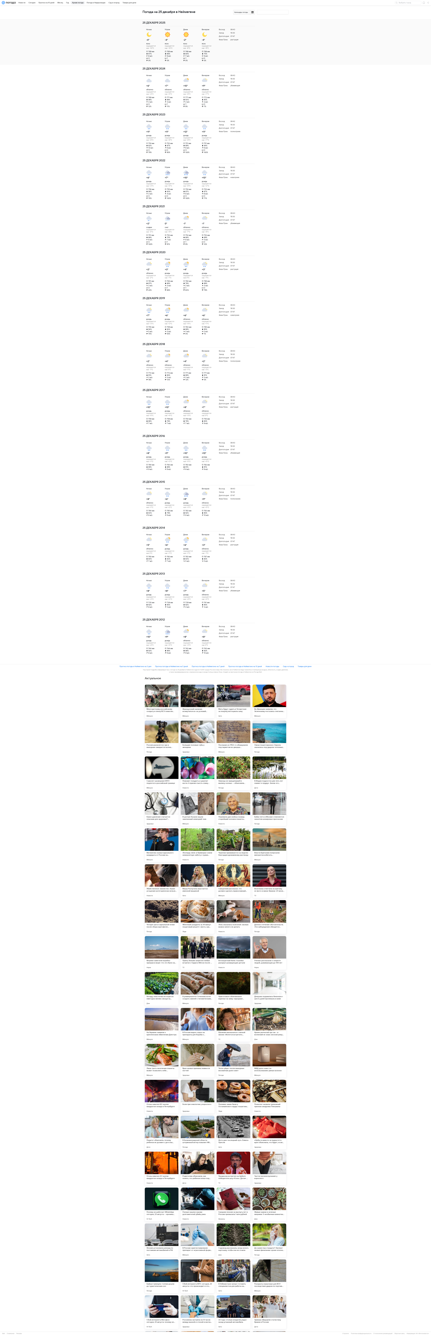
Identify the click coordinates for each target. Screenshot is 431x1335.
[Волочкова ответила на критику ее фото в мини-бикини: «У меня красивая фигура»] (269, 881)
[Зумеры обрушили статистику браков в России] (269, 1312)
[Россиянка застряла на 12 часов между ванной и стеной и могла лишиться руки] (197, 1312)
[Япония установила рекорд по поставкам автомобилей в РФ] (161, 1240)
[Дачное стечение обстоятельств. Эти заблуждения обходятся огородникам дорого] (269, 917)
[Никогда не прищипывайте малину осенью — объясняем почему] (233, 773)
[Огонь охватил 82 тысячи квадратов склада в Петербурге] (161, 1096)
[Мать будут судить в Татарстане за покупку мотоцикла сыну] (233, 701)
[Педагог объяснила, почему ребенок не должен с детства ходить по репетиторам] (161, 1132)
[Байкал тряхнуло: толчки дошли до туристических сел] (161, 1276)
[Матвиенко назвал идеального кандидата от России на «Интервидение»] (161, 845)
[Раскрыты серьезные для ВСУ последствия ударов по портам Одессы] (269, 1276)
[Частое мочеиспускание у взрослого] (269, 1168)
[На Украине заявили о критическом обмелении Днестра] (161, 1025)
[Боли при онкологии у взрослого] (197, 1096)
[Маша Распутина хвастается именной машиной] (197, 881)
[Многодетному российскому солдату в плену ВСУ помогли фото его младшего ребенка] (161, 701)
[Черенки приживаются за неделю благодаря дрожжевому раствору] (233, 845)
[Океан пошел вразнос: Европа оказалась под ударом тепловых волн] (269, 737)
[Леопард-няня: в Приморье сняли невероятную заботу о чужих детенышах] (197, 845)
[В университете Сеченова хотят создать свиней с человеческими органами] (197, 989)
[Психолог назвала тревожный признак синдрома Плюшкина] (269, 1096)
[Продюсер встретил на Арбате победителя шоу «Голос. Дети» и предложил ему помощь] (233, 1168)
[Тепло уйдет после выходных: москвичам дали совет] (233, 1061)
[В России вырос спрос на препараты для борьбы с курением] (197, 1025)
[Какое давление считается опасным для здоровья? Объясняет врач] (161, 809)
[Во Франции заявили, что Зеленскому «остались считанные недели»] (269, 701)
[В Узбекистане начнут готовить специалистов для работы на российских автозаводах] (233, 1276)
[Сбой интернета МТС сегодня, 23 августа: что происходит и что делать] (197, 1276)
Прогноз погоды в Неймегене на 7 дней (208, 666)
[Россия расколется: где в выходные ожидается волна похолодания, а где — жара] (161, 737)
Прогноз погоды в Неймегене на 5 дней (171, 666)
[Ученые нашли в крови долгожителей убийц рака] (197, 1204)
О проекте (345, 1333)
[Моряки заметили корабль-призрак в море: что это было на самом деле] (161, 953)
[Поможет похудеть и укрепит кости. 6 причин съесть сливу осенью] (197, 773)
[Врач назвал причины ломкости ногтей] (197, 1061)
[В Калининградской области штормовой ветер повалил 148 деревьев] (197, 1132)
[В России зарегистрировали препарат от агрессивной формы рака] (197, 1240)
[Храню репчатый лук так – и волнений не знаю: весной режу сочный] (269, 1025)
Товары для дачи (304, 666)
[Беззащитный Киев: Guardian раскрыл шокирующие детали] (233, 953)
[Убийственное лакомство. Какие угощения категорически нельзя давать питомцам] (161, 881)
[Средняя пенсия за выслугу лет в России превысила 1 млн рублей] (233, 1204)
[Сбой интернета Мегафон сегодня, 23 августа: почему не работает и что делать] (161, 1312)
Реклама (19, 1333)
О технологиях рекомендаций (382, 1333)
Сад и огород (288, 666)
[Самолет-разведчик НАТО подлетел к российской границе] (161, 773)
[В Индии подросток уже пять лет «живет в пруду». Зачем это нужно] (269, 773)
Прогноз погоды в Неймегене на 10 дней (245, 666)
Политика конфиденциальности (361, 1333)
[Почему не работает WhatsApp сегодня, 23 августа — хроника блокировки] (161, 1204)
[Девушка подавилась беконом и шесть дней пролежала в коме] (269, 989)
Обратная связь (399, 1333)
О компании (10, 1333)
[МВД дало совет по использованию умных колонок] (269, 1061)
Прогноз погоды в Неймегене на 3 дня (135, 666)
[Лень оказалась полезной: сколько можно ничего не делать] (233, 917)
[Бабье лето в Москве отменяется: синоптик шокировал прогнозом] (269, 809)
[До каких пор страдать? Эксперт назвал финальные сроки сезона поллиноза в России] (269, 1240)
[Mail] (3, 2)
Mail (3, 1333)
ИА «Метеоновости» (422, 1333)
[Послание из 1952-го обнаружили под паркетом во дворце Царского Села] (233, 737)
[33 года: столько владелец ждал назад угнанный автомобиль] (233, 1312)
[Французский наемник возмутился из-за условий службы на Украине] (197, 701)
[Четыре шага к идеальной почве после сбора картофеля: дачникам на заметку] (161, 917)
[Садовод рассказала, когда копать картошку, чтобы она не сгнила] (233, 1240)
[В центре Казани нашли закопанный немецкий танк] (197, 809)
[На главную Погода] (10, 2)
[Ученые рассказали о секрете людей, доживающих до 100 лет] (269, 953)
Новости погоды (272, 666)
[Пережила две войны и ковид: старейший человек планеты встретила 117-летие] (233, 809)
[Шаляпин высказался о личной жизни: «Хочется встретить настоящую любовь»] (233, 1025)
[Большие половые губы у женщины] (197, 737)
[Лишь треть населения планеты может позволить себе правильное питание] (161, 1061)
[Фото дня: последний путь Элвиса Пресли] (233, 1132)
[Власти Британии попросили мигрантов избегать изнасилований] (269, 845)
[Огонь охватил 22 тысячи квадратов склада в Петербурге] (161, 1168)
